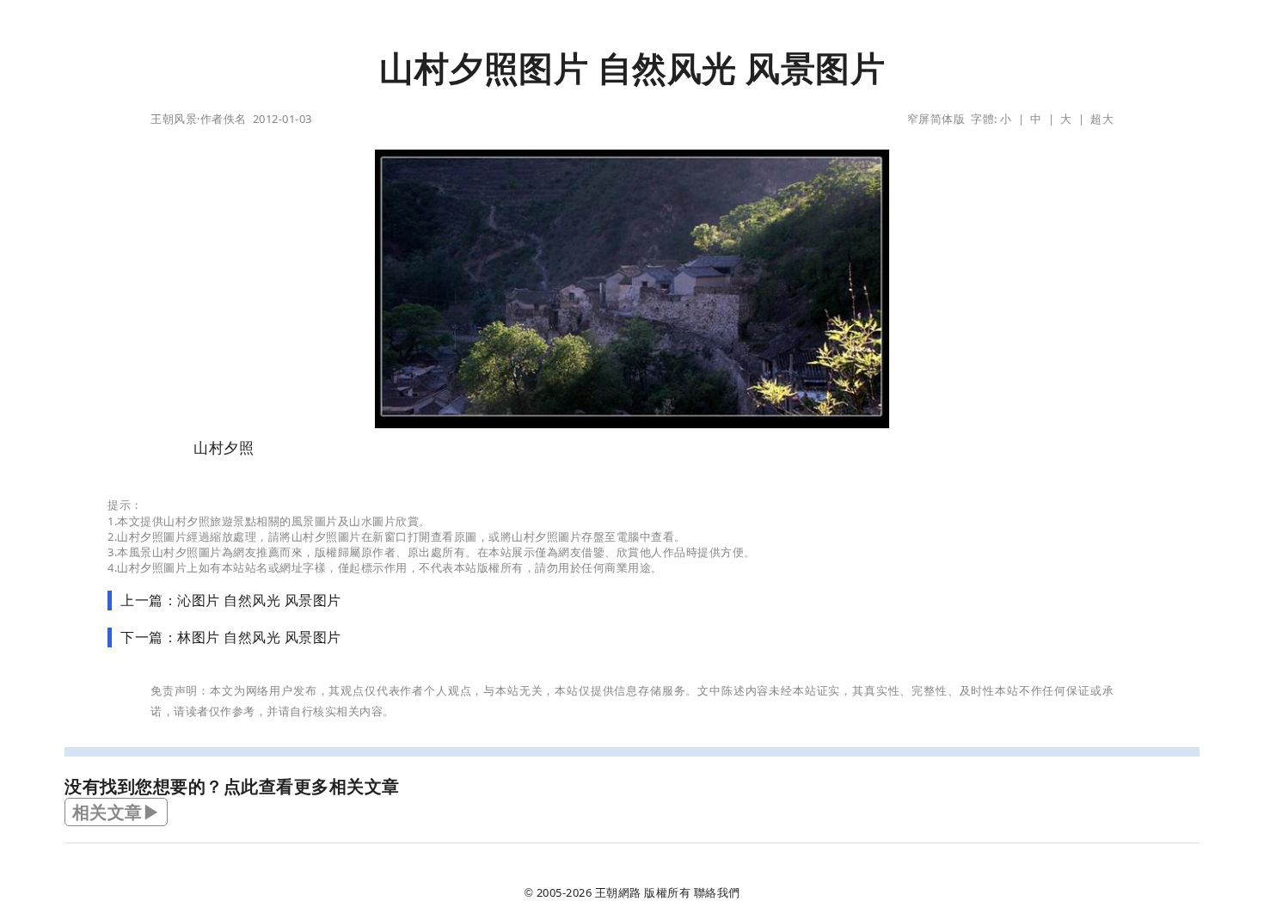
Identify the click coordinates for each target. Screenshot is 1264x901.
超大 (1102, 118)
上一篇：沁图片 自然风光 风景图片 (230, 600)
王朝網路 (618, 892)
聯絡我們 (717, 892)
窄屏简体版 (936, 118)
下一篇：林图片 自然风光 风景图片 (230, 637)
